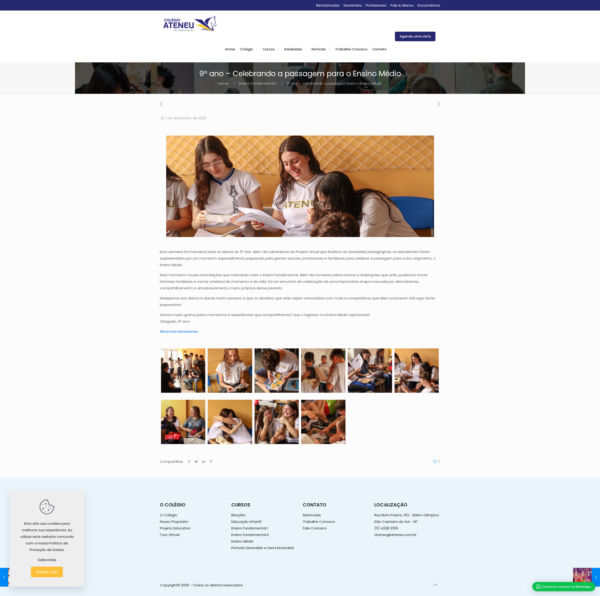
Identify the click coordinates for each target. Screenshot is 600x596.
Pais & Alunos (401, 5)
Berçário (238, 515)
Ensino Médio (242, 541)
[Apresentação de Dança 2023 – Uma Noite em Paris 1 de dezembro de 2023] (586, 577)
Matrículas (312, 515)
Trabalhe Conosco (319, 521)
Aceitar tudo (47, 572)
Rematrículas (327, 5)
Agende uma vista (415, 36)
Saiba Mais (47, 559)
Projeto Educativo (175, 528)
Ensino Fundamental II (257, 83)
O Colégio (168, 515)
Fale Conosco (315, 528)
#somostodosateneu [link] (179, 331)
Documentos (428, 5)
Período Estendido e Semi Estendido (262, 547)
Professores (376, 5)
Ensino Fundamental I (249, 528)
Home (223, 83)
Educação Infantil (246, 521)
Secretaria (352, 5)
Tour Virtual (170, 534)
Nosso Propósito (174, 521)
